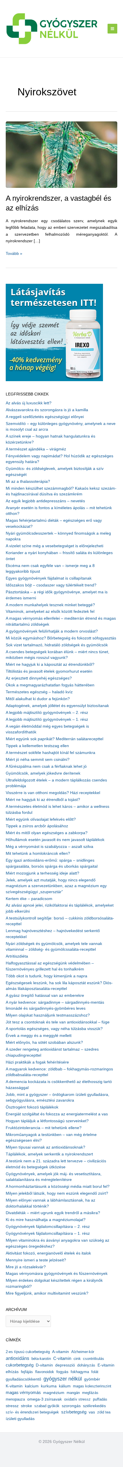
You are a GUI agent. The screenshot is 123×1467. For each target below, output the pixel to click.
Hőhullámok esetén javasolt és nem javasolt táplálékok (55, 840)
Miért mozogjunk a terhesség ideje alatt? (42, 873)
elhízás (12, 1372)
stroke (26, 1405)
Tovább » (14, 254)
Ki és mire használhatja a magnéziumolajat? (46, 1220)
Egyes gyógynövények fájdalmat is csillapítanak (49, 578)
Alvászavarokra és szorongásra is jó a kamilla (47, 410)
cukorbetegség (19, 1365)
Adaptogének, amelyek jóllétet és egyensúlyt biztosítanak (57, 706)
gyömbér (92, 1379)
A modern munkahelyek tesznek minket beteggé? (50, 605)
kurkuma (49, 1386)
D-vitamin (44, 1365)
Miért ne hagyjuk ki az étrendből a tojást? (43, 800)
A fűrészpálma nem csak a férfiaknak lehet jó (46, 766)
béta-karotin (41, 1358)
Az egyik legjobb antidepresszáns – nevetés (45, 501)
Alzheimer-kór (82, 1352)
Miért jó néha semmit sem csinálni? (38, 759)
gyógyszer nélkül (62, 1379)
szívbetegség (73, 1412)
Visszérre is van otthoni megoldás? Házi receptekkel (53, 793)
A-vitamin (60, 1351)
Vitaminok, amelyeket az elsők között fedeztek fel (50, 611)
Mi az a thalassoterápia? (28, 481)
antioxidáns (17, 1358)
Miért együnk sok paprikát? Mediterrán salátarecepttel (54, 739)
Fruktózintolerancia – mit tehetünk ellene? (44, 1128)
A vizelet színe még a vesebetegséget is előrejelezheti (54, 546)
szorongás (71, 1405)
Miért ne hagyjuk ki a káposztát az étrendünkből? (50, 664)
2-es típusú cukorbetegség (28, 1352)
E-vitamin (106, 1365)
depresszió (65, 1365)
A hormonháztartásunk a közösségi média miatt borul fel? (58, 1186)
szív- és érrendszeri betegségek (32, 1412)
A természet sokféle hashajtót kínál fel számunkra (50, 753)
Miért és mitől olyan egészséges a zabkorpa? (47, 833)
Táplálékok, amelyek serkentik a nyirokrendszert (49, 1154)
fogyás (62, 1372)
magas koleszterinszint (92, 1386)
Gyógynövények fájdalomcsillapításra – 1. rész (48, 1233)
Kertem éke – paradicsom (29, 899)
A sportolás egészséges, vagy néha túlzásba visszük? (54, 1029)
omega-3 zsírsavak (44, 1399)
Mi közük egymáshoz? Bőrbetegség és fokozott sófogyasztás (61, 638)
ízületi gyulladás (20, 1418)
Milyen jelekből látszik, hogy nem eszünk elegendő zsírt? (57, 1193)
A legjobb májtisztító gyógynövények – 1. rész (47, 719)
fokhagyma (80, 1372)
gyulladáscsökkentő (23, 1379)
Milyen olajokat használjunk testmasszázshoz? (48, 1015)
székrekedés (94, 1405)
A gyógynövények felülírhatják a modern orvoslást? (52, 631)
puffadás (100, 1399)
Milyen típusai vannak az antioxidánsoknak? (45, 1147)
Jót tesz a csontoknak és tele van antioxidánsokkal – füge (58, 1022)
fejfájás (27, 1372)
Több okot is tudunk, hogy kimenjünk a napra (46, 976)
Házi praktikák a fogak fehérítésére (37, 1062)
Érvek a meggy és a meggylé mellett (39, 1035)
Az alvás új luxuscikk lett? (28, 403)
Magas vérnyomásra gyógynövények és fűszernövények (57, 1273)
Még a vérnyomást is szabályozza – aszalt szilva (49, 846)
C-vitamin (62, 1358)
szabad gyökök (46, 1406)
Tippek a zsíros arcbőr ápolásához (37, 826)
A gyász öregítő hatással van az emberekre (45, 995)
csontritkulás (93, 1358)
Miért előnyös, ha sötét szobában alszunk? (44, 1042)
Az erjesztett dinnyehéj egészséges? (39, 678)
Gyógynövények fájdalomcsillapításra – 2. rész (48, 1226)
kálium (65, 1386)
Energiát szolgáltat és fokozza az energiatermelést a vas (57, 1114)
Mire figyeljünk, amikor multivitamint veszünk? (47, 1293)
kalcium (32, 1386)
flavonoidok (44, 1372)
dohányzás (86, 1365)
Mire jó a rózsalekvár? (26, 1267)
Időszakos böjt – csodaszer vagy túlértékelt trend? (51, 585)
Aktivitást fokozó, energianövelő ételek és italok (48, 1253)
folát (94, 1372)
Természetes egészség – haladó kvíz (39, 692)
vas (92, 1412)
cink (77, 1358)
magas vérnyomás (23, 1392)
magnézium (53, 1392)
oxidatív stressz (77, 1399)
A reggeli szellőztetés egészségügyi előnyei (45, 417)
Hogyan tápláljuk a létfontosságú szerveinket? (47, 1121)
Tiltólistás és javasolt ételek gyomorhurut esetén (49, 671)
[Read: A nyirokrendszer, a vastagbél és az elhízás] (61, 154)
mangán (73, 1393)
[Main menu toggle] (113, 29)
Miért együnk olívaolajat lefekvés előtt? (41, 819)
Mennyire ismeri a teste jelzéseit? (36, 1260)
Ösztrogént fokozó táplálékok (32, 1107)
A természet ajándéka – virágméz (36, 449)
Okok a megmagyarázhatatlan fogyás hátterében (50, 685)
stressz (12, 1405)
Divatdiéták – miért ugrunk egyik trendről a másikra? (53, 1213)
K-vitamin (14, 1386)
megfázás (90, 1393)
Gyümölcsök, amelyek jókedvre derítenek (43, 773)
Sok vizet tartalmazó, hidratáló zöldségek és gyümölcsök (57, 645)
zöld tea (103, 1412)
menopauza (15, 1399)
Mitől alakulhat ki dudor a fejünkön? (38, 699)
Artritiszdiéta (17, 956)
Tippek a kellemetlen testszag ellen (37, 746)
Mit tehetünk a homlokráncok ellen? (38, 853)
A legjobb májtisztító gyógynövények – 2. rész (47, 712)
